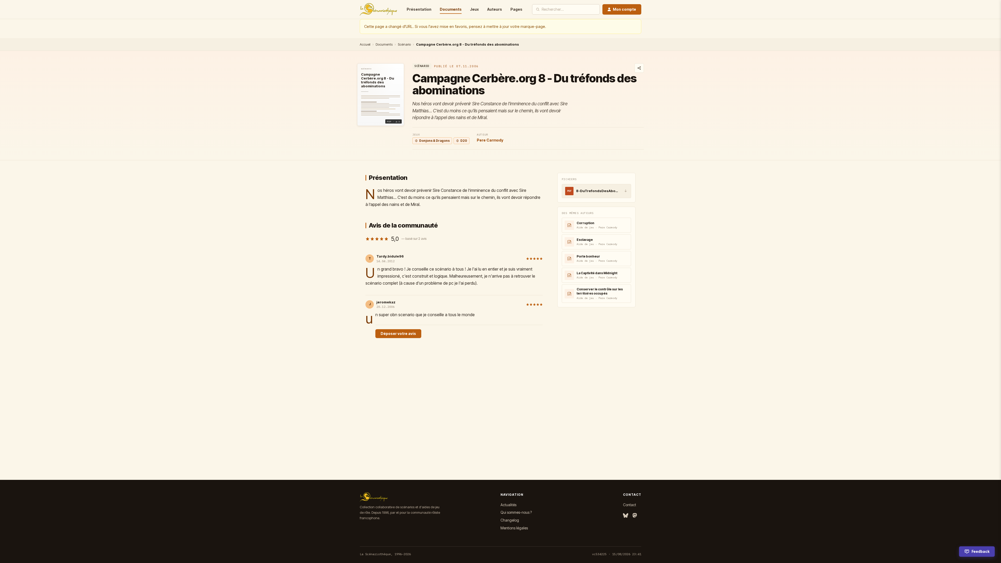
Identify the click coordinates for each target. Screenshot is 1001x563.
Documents (451, 9)
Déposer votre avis (398, 333)
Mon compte (624, 9)
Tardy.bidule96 (390, 256)
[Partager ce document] (639, 68)
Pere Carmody (490, 140)
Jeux (474, 9)
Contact (629, 505)
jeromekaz (385, 302)
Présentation (419, 9)
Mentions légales (514, 528)
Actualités (508, 505)
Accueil (365, 44)
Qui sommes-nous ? (516, 512)
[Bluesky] (625, 516)
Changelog (509, 520)
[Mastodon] (634, 516)
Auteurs (494, 9)
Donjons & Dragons (434, 141)
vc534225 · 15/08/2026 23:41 (616, 554)
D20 (463, 141)
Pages (516, 9)
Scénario (404, 44)
